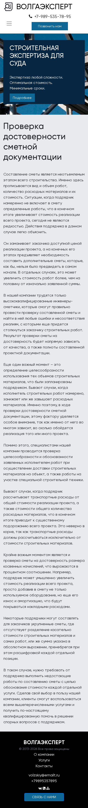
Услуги (44, 760)
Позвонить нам (50, 26)
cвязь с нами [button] (44, 797)
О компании (44, 754)
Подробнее (22, 98)
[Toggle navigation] (9, 23)
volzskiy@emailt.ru (44, 775)
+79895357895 (44, 781)
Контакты (44, 766)
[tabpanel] (44, 74)
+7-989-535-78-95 (52, 16)
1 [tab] (44, 111)
